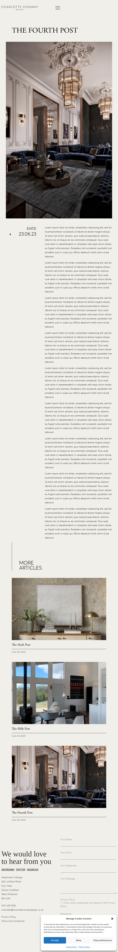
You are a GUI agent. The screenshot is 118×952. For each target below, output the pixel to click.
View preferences (102, 940)
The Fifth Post (21, 729)
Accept (55, 940)
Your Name (66, 839)
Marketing (65, 914)
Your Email (66, 852)
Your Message (67, 879)
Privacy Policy (84, 947)
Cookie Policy (71, 947)
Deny (78, 940)
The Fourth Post (22, 812)
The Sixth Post (21, 645)
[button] (112, 918)
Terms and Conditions (13, 921)
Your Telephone (68, 866)
